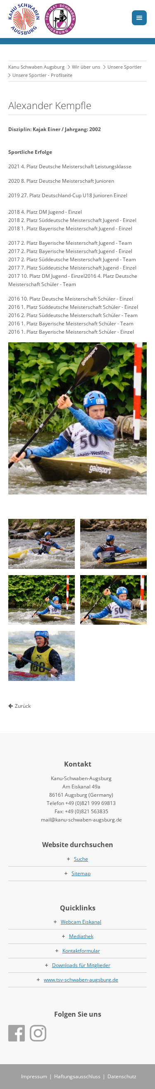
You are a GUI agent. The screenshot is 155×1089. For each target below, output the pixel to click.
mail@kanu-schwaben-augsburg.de (81, 819)
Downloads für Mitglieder (81, 965)
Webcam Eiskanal (81, 921)
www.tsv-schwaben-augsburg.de (81, 979)
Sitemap (81, 873)
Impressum (34, 1076)
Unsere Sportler (124, 67)
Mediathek (81, 936)
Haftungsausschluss (77, 1076)
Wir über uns (86, 67)
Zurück (23, 705)
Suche (81, 858)
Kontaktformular (81, 950)
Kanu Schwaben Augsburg (36, 67)
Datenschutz (121, 1076)
